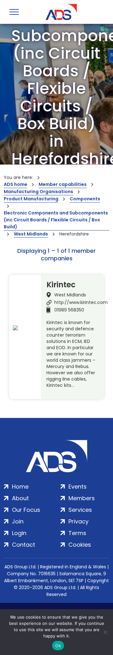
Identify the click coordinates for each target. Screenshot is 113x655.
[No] (105, 632)
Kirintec (61, 284)
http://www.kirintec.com (81, 302)
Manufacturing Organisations (38, 191)
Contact (23, 545)
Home (20, 486)
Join (18, 521)
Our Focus (26, 510)
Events (77, 486)
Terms (77, 533)
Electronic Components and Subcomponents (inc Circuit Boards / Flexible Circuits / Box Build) (56, 220)
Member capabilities (63, 184)
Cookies (79, 545)
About (20, 498)
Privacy (78, 521)
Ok (58, 645)
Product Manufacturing (31, 199)
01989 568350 (69, 310)
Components (85, 199)
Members (81, 498)
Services (80, 510)
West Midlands (31, 234)
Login (19, 533)
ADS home (15, 184)
